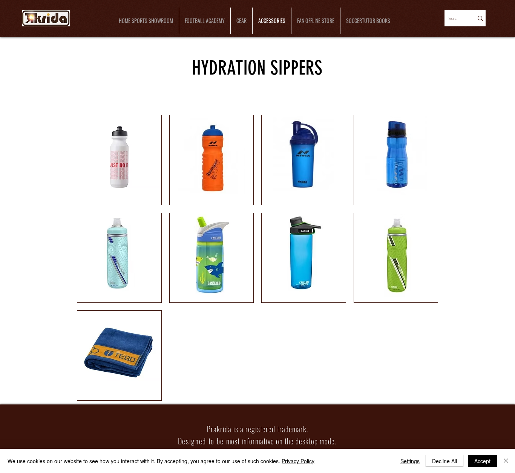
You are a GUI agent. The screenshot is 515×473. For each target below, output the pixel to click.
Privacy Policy (298, 461)
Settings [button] (410, 461)
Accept (482, 461)
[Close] (505, 461)
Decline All (444, 461)
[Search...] (479, 18)
